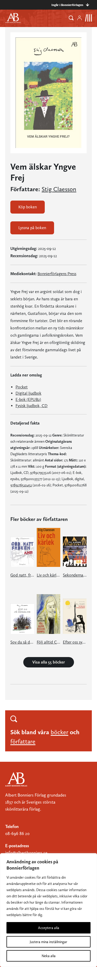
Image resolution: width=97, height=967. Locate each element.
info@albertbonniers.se (26, 852)
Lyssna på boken (32, 227)
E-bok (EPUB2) (28, 399)
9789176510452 (21, 485)
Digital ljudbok (28, 393)
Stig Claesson (59, 189)
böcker (59, 732)
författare (22, 741)
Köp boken (27, 206)
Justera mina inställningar (48, 942)
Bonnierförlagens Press (57, 273)
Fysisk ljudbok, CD (32, 405)
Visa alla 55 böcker (48, 662)
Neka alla (49, 956)
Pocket (22, 387)
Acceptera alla (48, 928)
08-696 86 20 (17, 833)
